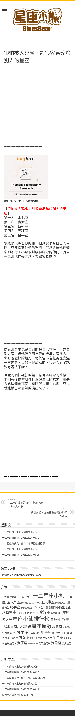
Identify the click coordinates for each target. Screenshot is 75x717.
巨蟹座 (11, 612)
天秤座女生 (26, 603)
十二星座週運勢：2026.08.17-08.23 (20, 554)
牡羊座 (22, 632)
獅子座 (46, 632)
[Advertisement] (37, 107)
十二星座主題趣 (9, 597)
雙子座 (22, 643)
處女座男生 (46, 638)
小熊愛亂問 (50, 607)
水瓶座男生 (11, 633)
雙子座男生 (44, 643)
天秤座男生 (38, 602)
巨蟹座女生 (22, 613)
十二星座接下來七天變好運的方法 (20, 532)
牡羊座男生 (34, 633)
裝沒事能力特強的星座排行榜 (17, 695)
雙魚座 (56, 643)
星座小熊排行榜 (31, 619)
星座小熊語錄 (20, 627)
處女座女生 (35, 638)
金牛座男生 (11, 643)
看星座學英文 (11, 638)
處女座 (24, 638)
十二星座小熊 (48, 596)
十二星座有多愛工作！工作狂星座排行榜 (23, 543)
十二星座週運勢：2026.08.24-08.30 (20, 537)
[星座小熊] (37, 18)
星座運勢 (41, 626)
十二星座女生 (24, 596)
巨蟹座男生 (33, 612)
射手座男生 (37, 607)
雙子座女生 (33, 643)
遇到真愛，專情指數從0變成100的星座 (49, 513)
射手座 (15, 607)
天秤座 (15, 602)
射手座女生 (26, 608)
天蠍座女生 (60, 603)
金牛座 (58, 638)
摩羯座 (45, 612)
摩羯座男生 (56, 612)
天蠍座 (49, 602)
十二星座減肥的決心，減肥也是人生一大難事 (25, 503)
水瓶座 (57, 627)
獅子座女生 (57, 633)
